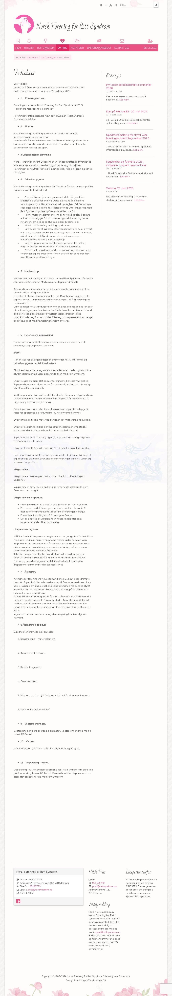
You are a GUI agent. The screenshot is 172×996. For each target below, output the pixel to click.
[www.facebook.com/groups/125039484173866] (18, 902)
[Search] (156, 4)
